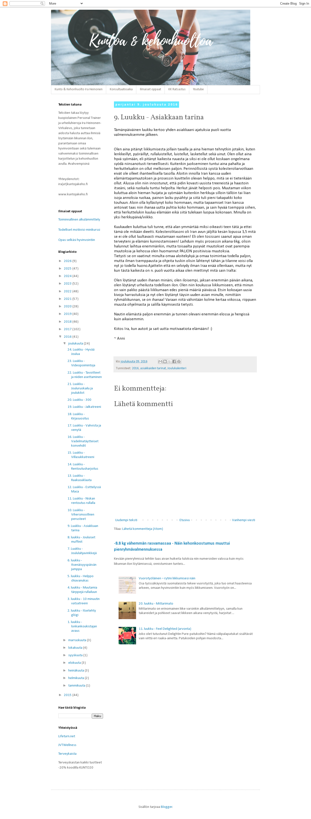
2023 (68, 284)
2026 (68, 261)
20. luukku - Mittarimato (156, 604)
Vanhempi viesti (243, 520)
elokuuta (75, 663)
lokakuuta (75, 648)
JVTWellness (67, 745)
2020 (68, 306)
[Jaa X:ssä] (169, 361)
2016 (135, 368)
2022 (68, 291)
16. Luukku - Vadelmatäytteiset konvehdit (83, 441)
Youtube (198, 89)
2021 (68, 299)
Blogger (166, 807)
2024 (68, 276)
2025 (68, 268)
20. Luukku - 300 (79, 400)
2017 (68, 329)
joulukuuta (76, 343)
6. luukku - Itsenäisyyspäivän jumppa (82, 565)
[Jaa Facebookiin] (174, 361)
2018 (68, 322)
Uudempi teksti (126, 520)
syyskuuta (75, 655)
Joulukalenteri (176, 368)
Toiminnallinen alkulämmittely (79, 219)
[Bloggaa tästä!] (165, 361)
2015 (68, 695)
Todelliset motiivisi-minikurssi (79, 230)
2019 (68, 314)
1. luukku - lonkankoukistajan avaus (82, 626)
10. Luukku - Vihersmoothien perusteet (81, 514)
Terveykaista (67, 754)
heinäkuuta (76, 670)
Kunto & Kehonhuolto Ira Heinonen (79, 89)
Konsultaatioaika (121, 89)
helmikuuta (76, 678)
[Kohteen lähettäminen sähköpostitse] (160, 361)
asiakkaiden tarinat (153, 368)
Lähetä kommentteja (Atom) (142, 529)
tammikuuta (77, 686)
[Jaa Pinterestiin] (178, 361)
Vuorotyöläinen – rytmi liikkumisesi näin (167, 578)
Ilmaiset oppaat (150, 89)
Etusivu (185, 520)
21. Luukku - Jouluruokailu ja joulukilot (80, 388)
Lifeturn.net (66, 736)
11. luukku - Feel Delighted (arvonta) (165, 629)
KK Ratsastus (177, 89)
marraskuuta (77, 640)
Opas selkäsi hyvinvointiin (76, 240)
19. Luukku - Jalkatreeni (84, 407)
